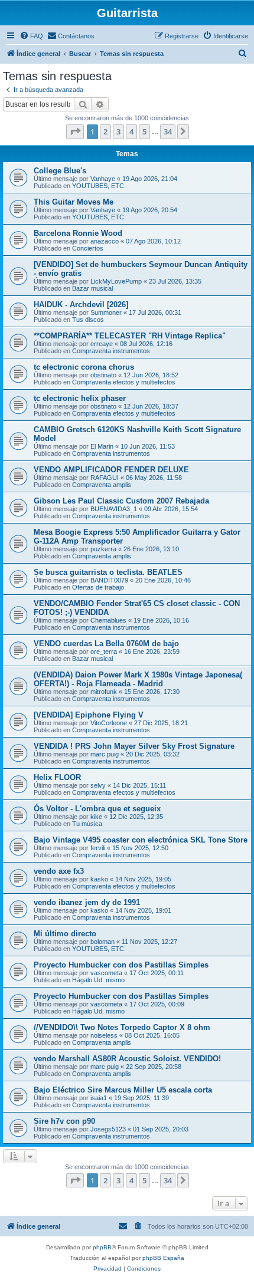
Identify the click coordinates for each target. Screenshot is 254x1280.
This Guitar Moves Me (73, 202)
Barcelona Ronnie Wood (78, 233)
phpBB (102, 1247)
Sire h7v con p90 (64, 1121)
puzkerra (103, 548)
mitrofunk (103, 691)
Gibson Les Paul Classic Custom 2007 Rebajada (121, 500)
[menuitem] (31, 36)
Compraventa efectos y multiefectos (123, 382)
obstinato (103, 375)
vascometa (106, 972)
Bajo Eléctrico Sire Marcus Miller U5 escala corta (123, 1089)
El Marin (101, 446)
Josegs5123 (108, 1129)
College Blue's (60, 170)
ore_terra (103, 651)
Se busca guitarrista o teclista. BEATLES (108, 572)
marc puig (104, 754)
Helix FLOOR (57, 777)
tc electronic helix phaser (80, 398)
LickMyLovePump (116, 281)
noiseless (104, 1035)
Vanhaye (102, 178)
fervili (97, 847)
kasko (99, 879)
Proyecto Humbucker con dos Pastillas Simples (121, 964)
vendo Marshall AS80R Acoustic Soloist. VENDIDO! (127, 1058)
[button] (75, 131)
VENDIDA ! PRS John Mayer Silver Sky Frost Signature (134, 746)
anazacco (104, 241)
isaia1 (98, 1097)
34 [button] (168, 131)
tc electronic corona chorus (84, 367)
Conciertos (87, 248)
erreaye (101, 343)
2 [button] (105, 131)
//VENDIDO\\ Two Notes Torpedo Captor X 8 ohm (122, 1027)
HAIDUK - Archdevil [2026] (81, 304)
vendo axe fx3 (59, 871)
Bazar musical (92, 288)
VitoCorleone (108, 722)
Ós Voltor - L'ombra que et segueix (97, 808)
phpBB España (163, 1258)
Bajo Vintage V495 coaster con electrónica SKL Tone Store (141, 839)
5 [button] (144, 131)
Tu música (87, 823)
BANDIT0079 (109, 580)
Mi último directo (65, 933)
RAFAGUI (104, 477)
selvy (98, 785)
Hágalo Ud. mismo (98, 979)
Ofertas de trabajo (98, 587)
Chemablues (108, 620)
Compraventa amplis (101, 484)
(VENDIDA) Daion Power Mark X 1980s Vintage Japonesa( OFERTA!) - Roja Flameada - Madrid (138, 679)
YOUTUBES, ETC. (99, 185)
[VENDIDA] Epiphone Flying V (89, 714)
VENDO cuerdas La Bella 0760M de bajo (106, 643)
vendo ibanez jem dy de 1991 (87, 902)
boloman (102, 941)
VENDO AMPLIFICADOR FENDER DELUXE (111, 469)
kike (96, 816)
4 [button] (131, 131)
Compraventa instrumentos (111, 350)
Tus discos (88, 319)
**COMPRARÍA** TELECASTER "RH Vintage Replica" (130, 335)
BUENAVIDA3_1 (113, 508)
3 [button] (118, 131)
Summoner (106, 312)
